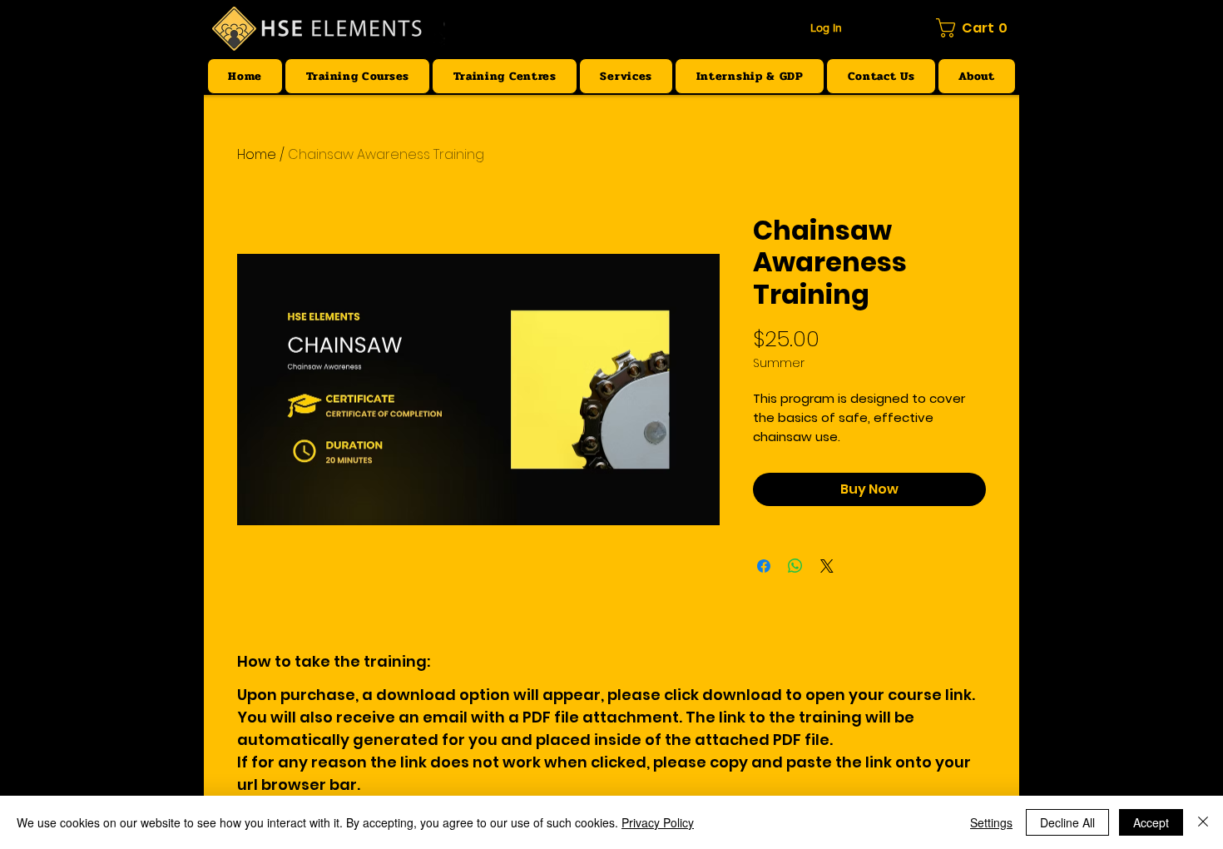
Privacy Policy (657, 822)
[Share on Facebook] (764, 566)
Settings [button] (991, 822)
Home (256, 154)
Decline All (1067, 822)
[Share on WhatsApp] (795, 566)
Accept (1151, 822)
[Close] (1203, 822)
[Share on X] (827, 566)
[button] (975, 27)
